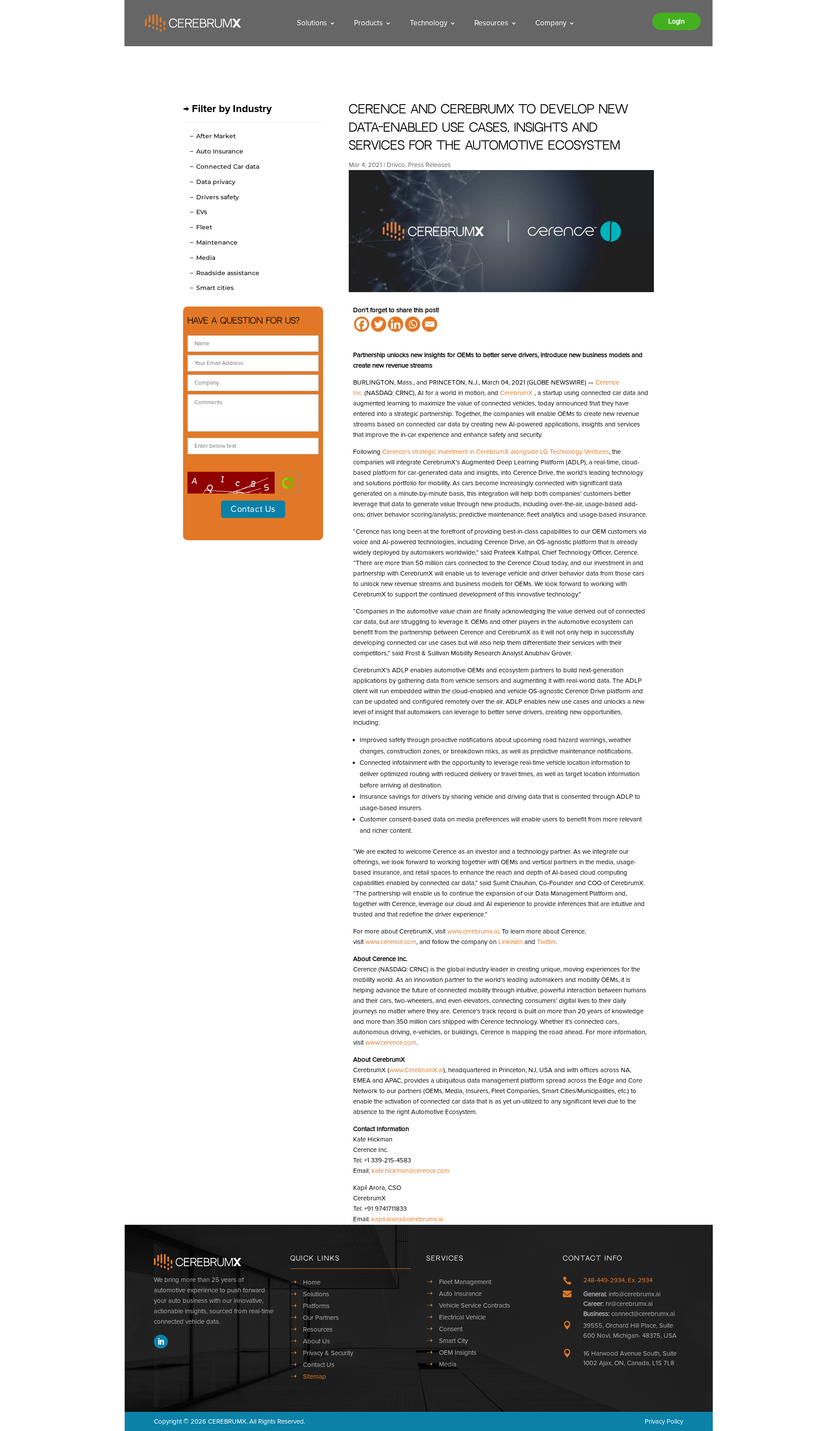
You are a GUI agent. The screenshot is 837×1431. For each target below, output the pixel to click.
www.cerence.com (390, 942)
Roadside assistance (227, 273)
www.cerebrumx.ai (473, 931)
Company (550, 22)
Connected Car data (227, 166)
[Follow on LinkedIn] (161, 1342)
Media (205, 258)
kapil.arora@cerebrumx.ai (407, 1219)
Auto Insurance (219, 151)
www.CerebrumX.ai (416, 1070)
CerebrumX (516, 393)
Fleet (204, 227)
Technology (428, 22)
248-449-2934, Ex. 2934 (618, 1280)
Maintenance (217, 242)
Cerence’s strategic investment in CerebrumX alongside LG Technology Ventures (495, 452)
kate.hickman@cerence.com (410, 1171)
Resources (491, 22)
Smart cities (215, 288)
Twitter (546, 942)
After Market (216, 136)
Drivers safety (217, 197)
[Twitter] (378, 324)
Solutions (312, 22)
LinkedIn (510, 942)
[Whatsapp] (412, 324)
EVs (201, 212)
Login (676, 21)
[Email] (429, 324)
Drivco (396, 165)
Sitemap (314, 1376)
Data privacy (215, 182)
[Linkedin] (395, 324)
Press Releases (429, 165)
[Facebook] (361, 324)
